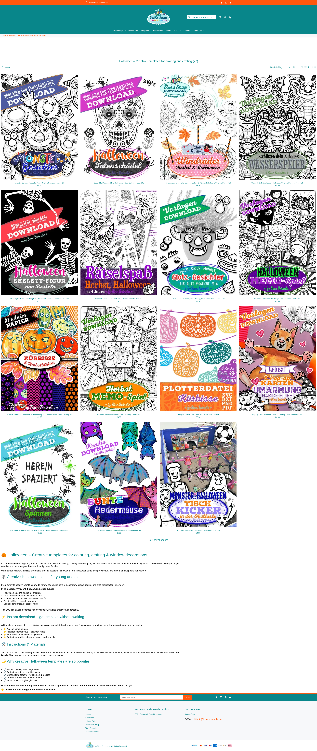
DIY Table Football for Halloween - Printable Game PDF (198, 530)
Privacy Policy (90, 721)
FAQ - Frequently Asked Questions (148, 714)
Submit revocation (92, 732)
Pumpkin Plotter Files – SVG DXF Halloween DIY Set (198, 415)
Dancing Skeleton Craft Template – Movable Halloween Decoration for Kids (39, 299)
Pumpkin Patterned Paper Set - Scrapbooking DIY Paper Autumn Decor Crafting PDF (39, 415)
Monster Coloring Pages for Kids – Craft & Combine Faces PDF (40, 183)
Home (4, 35)
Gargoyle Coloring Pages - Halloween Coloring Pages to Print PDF (277, 183)
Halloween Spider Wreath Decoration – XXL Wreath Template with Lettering (39, 530)
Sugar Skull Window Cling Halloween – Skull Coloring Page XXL (119, 183)
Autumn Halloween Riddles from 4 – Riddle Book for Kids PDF (119, 299)
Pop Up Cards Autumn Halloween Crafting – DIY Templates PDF (277, 415)
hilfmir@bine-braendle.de (98, 2)
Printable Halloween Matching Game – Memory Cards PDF (277, 299)
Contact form (190, 714)
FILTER (8, 67)
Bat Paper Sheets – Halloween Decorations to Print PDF (119, 530)
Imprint (88, 714)
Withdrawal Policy (92, 725)
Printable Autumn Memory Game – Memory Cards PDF (119, 415)
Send (187, 697)
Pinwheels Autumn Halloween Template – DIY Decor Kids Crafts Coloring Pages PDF (198, 183)
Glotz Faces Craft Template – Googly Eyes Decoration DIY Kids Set (198, 299)
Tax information (91, 728)
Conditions (89, 718)
